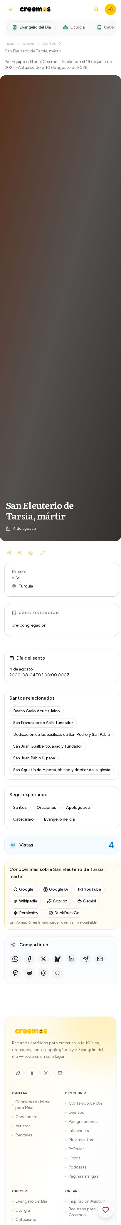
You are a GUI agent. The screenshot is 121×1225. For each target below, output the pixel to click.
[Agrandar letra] (19, 552)
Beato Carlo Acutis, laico (36, 710)
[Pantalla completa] (43, 552)
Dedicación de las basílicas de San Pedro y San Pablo (61, 734)
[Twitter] (18, 1073)
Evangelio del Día (35, 27)
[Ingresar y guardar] (106, 1209)
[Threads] (43, 973)
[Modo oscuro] (31, 552)
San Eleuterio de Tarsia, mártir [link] (33, 51)
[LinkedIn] (72, 959)
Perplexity (28, 912)
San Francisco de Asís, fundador (43, 722)
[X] (43, 959)
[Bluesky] (57, 959)
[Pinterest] (15, 973)
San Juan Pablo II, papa (34, 758)
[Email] (100, 959)
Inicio (10, 43)
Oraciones (46, 807)
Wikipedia (28, 901)
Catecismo (23, 819)
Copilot (60, 901)
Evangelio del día (59, 819)
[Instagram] (46, 1073)
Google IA (58, 889)
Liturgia (77, 27)
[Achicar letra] (9, 552)
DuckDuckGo (67, 912)
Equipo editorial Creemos (36, 61)
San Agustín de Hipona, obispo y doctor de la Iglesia (61, 769)
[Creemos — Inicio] (31, 1031)
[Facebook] (29, 959)
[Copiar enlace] (57, 973)
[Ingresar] (110, 9)
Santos (49, 43)
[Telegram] (86, 959)
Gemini (89, 901)
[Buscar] (96, 9)
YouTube (92, 889)
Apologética (78, 807)
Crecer (28, 43)
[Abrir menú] (10, 9)
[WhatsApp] (15, 959)
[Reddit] (29, 973)
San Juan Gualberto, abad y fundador (47, 746)
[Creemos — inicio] (35, 9)
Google (26, 889)
